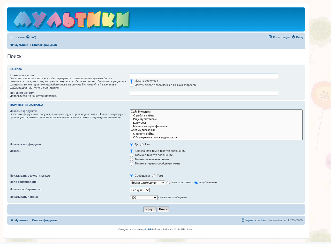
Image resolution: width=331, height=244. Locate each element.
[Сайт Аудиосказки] (216, 130)
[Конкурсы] (216, 123)
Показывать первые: (25, 196)
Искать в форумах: (23, 111)
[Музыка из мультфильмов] (216, 126)
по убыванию (208, 182)
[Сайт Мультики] (216, 112)
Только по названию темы (151, 159)
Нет (147, 144)
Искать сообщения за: (25, 189)
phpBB (148, 229)
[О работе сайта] (216, 115)
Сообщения (142, 175)
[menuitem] (31, 37)
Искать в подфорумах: (26, 144)
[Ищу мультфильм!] (216, 119)
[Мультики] (72, 21)
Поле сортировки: (23, 181)
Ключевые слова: (22, 75)
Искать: (15, 150)
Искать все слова (146, 80)
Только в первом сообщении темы (157, 163)
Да (136, 144)
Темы (160, 175)
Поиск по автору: (22, 92)
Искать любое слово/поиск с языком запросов (165, 84)
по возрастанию (181, 182)
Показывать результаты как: (30, 175)
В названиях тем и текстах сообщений (159, 150)
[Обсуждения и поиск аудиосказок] (216, 137)
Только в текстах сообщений (153, 154)
